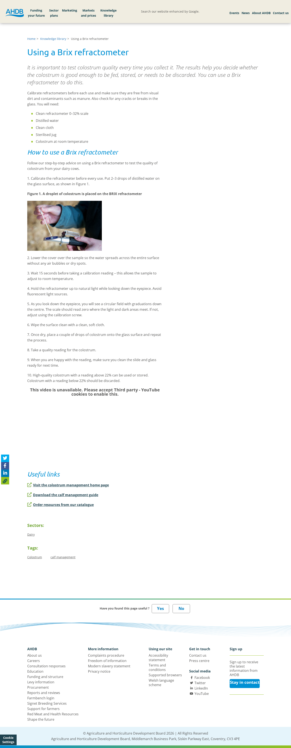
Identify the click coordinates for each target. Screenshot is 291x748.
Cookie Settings (8, 740)
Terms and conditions (157, 667)
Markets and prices (88, 12)
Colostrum (34, 557)
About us (34, 655)
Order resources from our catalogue (63, 504)
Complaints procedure (106, 655)
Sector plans (54, 12)
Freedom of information (107, 660)
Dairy (31, 534)
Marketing (69, 10)
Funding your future (36, 12)
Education (35, 671)
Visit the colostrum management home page (71, 485)
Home (31, 39)
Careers (33, 660)
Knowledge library (108, 12)
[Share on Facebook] (5, 466)
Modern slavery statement (109, 666)
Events (234, 13)
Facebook (202, 677)
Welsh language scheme (161, 682)
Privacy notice (99, 671)
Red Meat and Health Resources (53, 714)
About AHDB (261, 13)
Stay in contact (244, 682)
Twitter (200, 683)
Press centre (199, 660)
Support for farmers (43, 708)
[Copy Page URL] (5, 480)
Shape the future (40, 719)
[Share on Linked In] (5, 473)
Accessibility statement (158, 657)
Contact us (281, 13)
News (246, 13)
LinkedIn (201, 688)
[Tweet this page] (5, 458)
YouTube (201, 693)
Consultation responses (46, 666)
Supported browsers (165, 675)
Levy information (40, 682)
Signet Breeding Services (47, 703)
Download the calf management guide (65, 495)
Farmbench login (40, 698)
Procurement (38, 687)
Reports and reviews (43, 692)
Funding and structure (45, 676)
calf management (62, 557)
